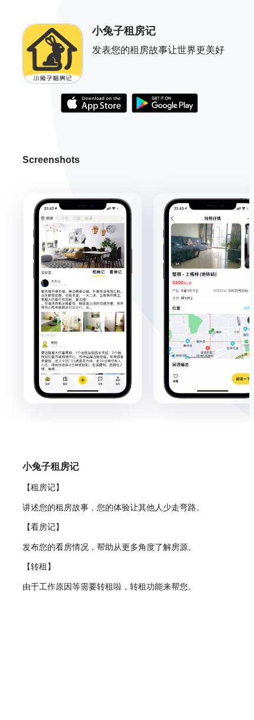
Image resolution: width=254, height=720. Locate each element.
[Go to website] (94, 104)
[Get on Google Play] (165, 104)
